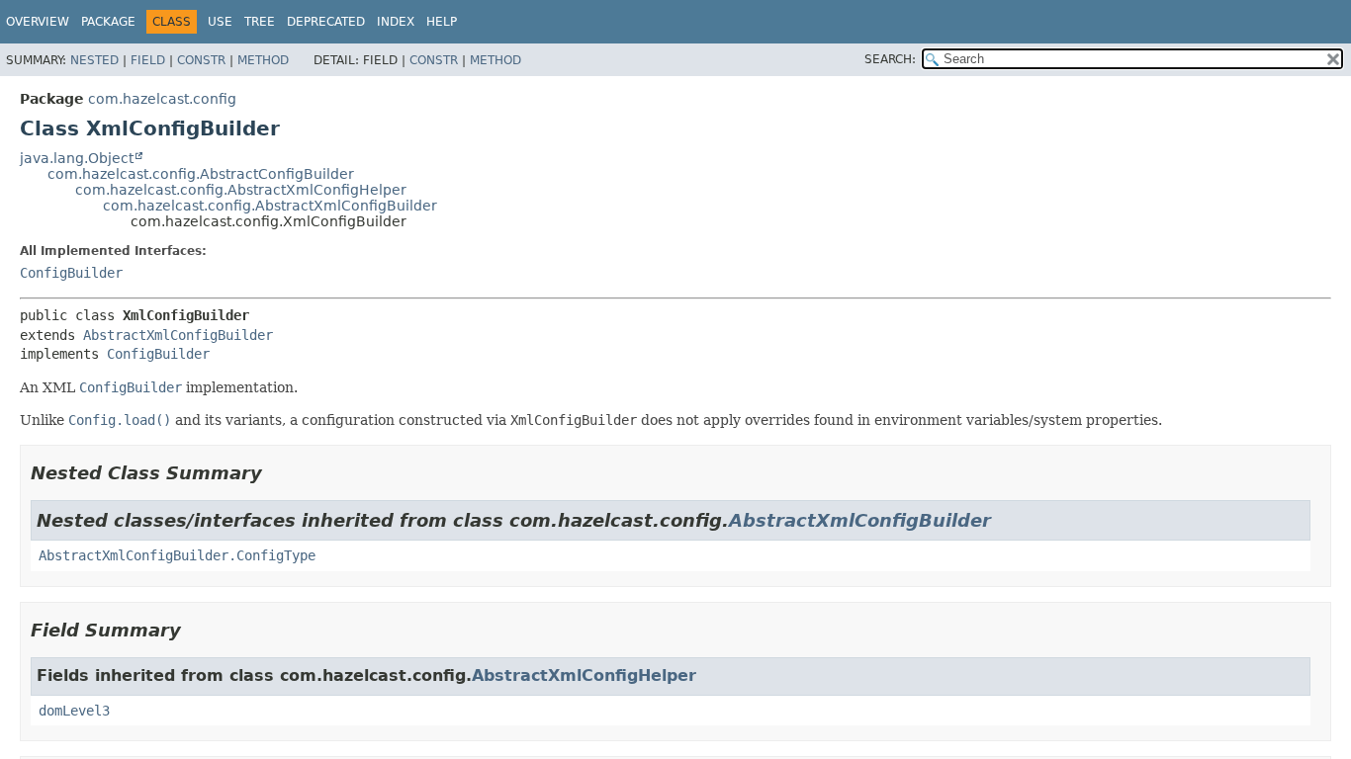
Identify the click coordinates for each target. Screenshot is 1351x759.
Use (220, 22)
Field (148, 60)
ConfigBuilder (71, 273)
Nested (94, 60)
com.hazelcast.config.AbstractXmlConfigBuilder (270, 205)
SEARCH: (890, 59)
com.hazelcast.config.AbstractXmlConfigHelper (240, 190)
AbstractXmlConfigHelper (584, 675)
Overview (37, 22)
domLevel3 (74, 710)
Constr (201, 60)
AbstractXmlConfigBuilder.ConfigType (177, 555)
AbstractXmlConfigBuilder (178, 335)
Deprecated (326, 22)
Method (263, 60)
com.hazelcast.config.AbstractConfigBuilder (200, 174)
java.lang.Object (77, 158)
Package (108, 22)
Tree (259, 22)
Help (441, 22)
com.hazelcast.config (162, 99)
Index (395, 22)
